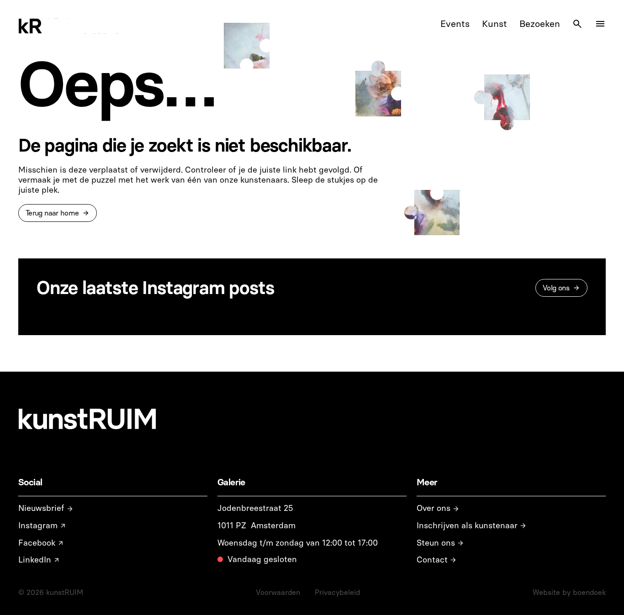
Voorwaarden (278, 592)
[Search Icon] (577, 23)
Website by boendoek (569, 592)
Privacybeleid (337, 592)
